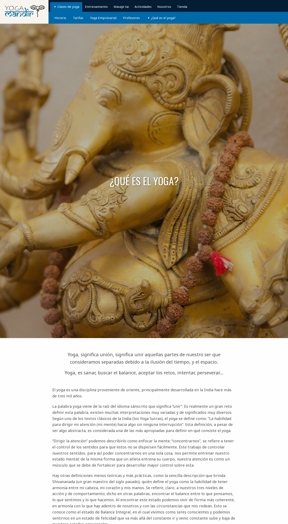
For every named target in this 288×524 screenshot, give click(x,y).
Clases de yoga (68, 6)
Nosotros (164, 6)
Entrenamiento (96, 6)
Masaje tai (121, 6)
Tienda (182, 6)
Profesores (131, 18)
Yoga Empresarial (103, 18)
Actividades (143, 6)
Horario (60, 18)
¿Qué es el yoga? (163, 18)
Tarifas (78, 18)
